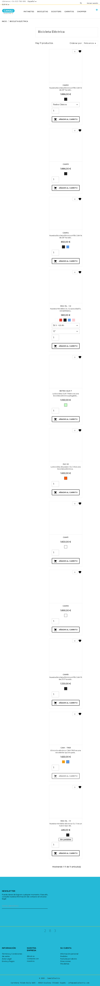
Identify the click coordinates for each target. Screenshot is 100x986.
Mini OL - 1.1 (66, 821)
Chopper (81, 11)
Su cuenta (65, 948)
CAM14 (66, 233)
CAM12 (66, 85)
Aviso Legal (6, 959)
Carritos (69, 11)
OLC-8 (65, 464)
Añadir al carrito (65, 119)
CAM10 (66, 606)
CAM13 (66, 164)
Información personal (69, 954)
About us (30, 956)
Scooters (56, 11)
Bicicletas (42, 11)
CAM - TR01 (66, 748)
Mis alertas (64, 964)
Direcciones (65, 961)
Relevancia (90, 43)
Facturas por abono (68, 959)
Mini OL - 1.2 (65, 306)
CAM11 (65, 537)
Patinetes (29, 11)
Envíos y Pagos (8, 961)
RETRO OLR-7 (66, 391)
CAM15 (65, 674)
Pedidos (63, 956)
